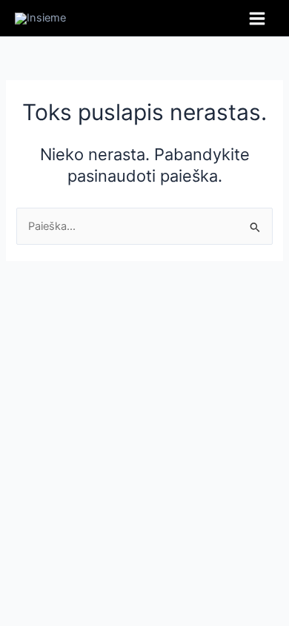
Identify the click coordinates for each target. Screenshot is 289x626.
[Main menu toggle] (257, 18)
